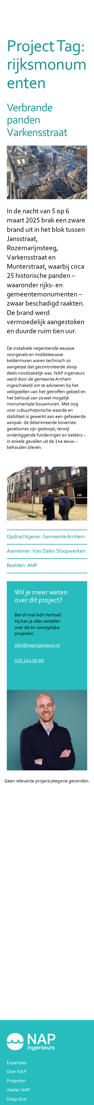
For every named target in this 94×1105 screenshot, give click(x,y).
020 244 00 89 (29, 661)
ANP (32, 565)
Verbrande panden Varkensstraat (37, 121)
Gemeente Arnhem (64, 537)
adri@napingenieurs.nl (37, 645)
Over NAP (16, 1071)
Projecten (16, 1081)
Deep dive (16, 1099)
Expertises (17, 1063)
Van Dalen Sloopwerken (58, 551)
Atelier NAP (18, 1090)
